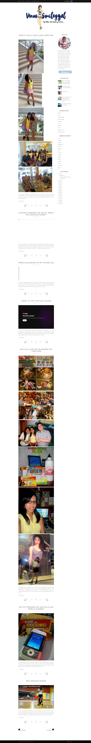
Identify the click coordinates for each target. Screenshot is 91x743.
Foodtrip (59, 140)
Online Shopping (61, 117)
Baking (59, 159)
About (23, 1)
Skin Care (60, 146)
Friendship (60, 121)
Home (19, 1)
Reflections (60, 165)
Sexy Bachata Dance (36, 681)
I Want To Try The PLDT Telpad (36, 301)
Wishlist (59, 125)
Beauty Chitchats (61, 119)
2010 (60, 201)
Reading (59, 155)
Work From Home (61, 131)
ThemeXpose (26, 741)
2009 (60, 203)
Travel (59, 127)
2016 (60, 192)
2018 (60, 189)
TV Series (59, 152)
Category (28, 1)
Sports (59, 167)
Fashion (59, 113)
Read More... (21, 201)
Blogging (59, 142)
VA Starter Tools (35, 1)
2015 (60, 194)
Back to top (69, 741)
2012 (60, 198)
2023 (60, 181)
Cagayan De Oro (61, 129)
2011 (60, 200)
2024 (60, 179)
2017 (60, 190)
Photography (60, 144)
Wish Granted (64, 91)
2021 (60, 184)
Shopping (59, 148)
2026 (60, 173)
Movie (59, 150)
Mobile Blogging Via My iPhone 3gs (36, 263)
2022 (60, 183)
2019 (60, 187)
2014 (60, 195)
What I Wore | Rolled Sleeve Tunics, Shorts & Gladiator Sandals (66, 82)
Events (59, 115)
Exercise (59, 163)
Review (59, 123)
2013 (60, 197)
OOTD (59, 138)
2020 (60, 186)
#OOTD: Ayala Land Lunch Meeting (36, 35)
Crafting (59, 161)
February (62, 175)
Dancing (59, 157)
